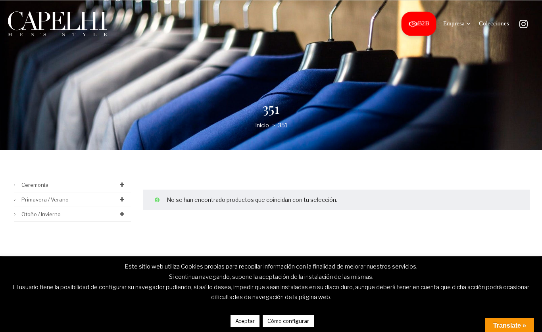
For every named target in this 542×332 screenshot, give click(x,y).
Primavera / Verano (45, 199)
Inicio (262, 125)
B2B (423, 23)
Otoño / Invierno (41, 214)
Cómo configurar (288, 321)
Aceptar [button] (245, 321)
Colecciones (494, 23)
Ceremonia (34, 185)
